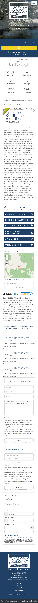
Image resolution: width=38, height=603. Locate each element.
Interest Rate (9, 524)
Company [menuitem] (19, 583)
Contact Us (11, 381)
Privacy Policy (24, 442)
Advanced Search (19, 52)
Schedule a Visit (26, 381)
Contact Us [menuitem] (19, 590)
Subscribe (19, 487)
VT (18, 326)
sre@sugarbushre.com (20, 577)
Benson (30, 326)
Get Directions (19, 287)
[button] (19, 48)
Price (6, 511)
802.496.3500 (20, 575)
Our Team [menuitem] (19, 585)
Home (6, 326)
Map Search (21, 54)
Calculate (19, 532)
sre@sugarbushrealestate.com (19, 25)
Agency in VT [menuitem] (19, 588)
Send (19, 440)
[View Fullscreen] (7, 263)
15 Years (17, 504)
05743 (8, 329)
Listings (13, 326)
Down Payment (10, 517)
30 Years (9, 504)
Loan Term (8, 499)
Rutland (24, 326)
